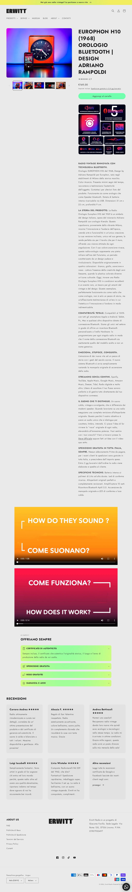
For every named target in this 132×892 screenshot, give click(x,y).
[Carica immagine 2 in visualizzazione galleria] (28, 85)
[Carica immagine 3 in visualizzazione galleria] (39, 85)
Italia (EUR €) (14, 880)
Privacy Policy (12, 844)
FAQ (8, 825)
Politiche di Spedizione (16, 834)
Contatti (9, 848)
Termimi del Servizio (15, 839)
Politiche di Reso (13, 830)
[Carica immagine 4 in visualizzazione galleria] (50, 85)
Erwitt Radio (109, 884)
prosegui (97, 784)
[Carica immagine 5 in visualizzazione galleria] (61, 85)
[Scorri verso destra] (69, 85)
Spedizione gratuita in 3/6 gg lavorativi (106, 88)
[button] (12, 18)
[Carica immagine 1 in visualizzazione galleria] (17, 85)
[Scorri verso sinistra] (9, 85)
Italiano (30, 880)
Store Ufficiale (85, 438)
